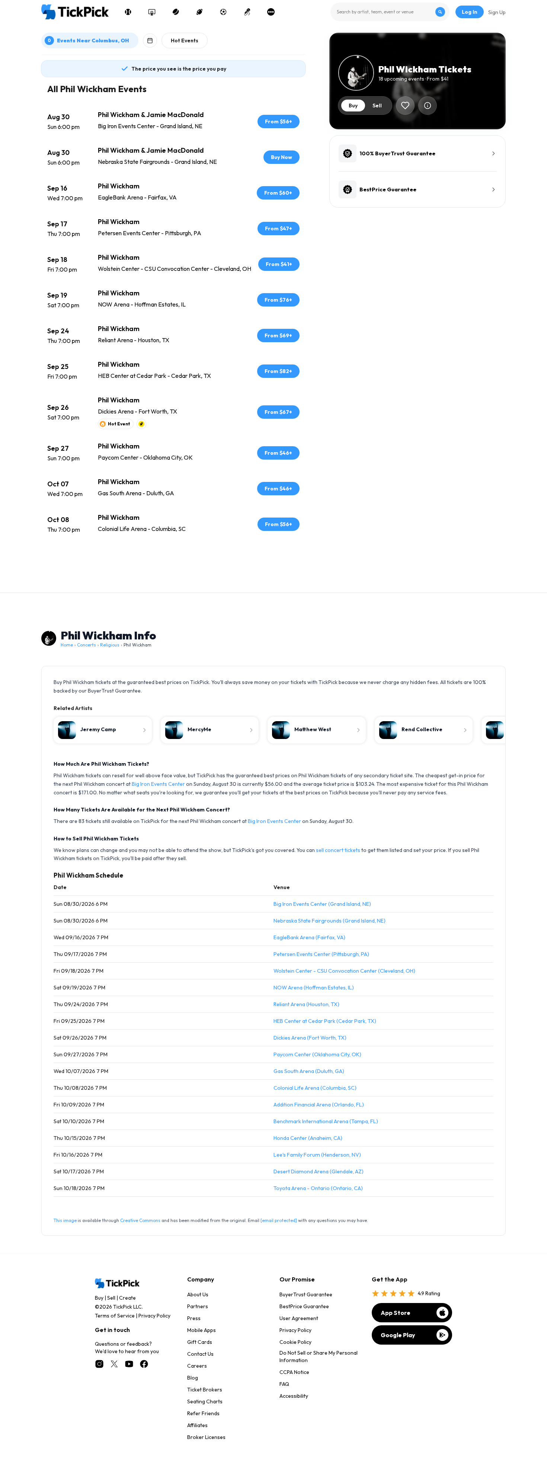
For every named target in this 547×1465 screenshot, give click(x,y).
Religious (109, 645)
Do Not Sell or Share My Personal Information (318, 1356)
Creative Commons (140, 1220)
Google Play (398, 1335)
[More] (270, 11)
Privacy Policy (154, 1315)
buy (353, 105)
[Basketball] (151, 11)
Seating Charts (205, 1401)
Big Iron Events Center (158, 784)
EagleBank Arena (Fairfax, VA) (309, 937)
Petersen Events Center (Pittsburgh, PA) (321, 954)
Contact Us (200, 1354)
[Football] (199, 11)
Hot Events (184, 40)
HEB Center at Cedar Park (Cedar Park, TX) (325, 1021)
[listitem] (173, 121)
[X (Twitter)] (114, 1363)
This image (65, 1220)
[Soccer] (223, 11)
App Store (395, 1312)
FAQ (284, 1384)
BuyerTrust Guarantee (305, 1294)
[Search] (440, 12)
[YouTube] (129, 1363)
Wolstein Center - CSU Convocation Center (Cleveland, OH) (344, 971)
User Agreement (298, 1318)
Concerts (86, 645)
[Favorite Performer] (405, 105)
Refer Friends (203, 1413)
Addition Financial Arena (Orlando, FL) (319, 1104)
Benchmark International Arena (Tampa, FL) (326, 1121)
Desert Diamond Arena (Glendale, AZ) (319, 1171)
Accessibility (293, 1396)
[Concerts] (247, 11)
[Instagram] (99, 1363)
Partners (197, 1306)
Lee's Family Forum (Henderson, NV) (317, 1154)
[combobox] (390, 12)
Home (67, 645)
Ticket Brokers (204, 1389)
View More (173, 563)
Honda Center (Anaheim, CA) (308, 1138)
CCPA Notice (294, 1372)
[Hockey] (175, 11)
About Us (197, 1294)
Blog (192, 1377)
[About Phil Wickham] (427, 105)
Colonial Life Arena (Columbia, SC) (315, 1088)
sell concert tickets (338, 850)
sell (377, 105)
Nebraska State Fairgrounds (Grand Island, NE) (330, 920)
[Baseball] (128, 11)
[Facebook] (144, 1363)
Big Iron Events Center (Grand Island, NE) (322, 904)
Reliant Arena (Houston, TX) (306, 1004)
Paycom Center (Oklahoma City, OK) (317, 1054)
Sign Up (497, 12)
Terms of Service (115, 1315)
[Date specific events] (150, 40)
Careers (197, 1365)
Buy (99, 1297)
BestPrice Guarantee (304, 1306)
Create (127, 1297)
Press (194, 1318)
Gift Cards (199, 1342)
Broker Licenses (206, 1437)
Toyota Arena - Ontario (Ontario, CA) (318, 1188)
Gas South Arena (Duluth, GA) (309, 1071)
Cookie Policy (295, 1342)
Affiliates (197, 1425)
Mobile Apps (201, 1330)
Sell (111, 1297)
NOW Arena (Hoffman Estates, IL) (314, 987)
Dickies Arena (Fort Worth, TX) (310, 1037)
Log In (469, 12)
